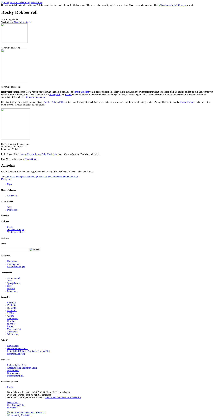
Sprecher (11, 323)
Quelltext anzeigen (15, 229)
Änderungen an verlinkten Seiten (22, 368)
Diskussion (12, 209)
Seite (9, 207)
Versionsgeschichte (16, 232)
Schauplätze (12, 334)
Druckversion (13, 373)
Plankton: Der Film (16, 353)
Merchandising (14, 329)
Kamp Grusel (31, 159)
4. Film (10, 316)
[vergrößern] (2, 45)
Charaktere (12, 331)
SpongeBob (54, 94)
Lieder (10, 326)
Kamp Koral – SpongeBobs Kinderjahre (39, 154)
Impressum (12, 291)
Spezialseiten (13, 370)
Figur (9, 184)
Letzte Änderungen (16, 266)
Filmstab (11, 321)
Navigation (19, 22)
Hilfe (9, 286)
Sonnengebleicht (81, 92)
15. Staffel (12, 305)
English (10, 387)
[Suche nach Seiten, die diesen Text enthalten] (34, 249)
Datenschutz (12, 402)
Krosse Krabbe (187, 102)
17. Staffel (12, 310)
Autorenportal (13, 278)
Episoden (11, 302)
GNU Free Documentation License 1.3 (63, 397)
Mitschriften (12, 318)
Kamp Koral (13, 346)
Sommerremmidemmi (35, 97)
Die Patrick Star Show (17, 348)
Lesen (10, 227)
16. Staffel (12, 308)
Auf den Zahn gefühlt (53, 102)
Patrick (68, 94)
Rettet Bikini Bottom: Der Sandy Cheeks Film (28, 351)
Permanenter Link (15, 375)
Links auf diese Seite (16, 365)
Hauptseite (12, 261)
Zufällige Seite (13, 264)
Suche (28, 22)
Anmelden (12, 195)
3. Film (10, 313)
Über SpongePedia (15, 405)
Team (9, 280)
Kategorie (5, 179)
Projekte (11, 288)
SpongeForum (13, 283)
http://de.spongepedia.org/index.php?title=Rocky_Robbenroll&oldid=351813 (42, 176)
